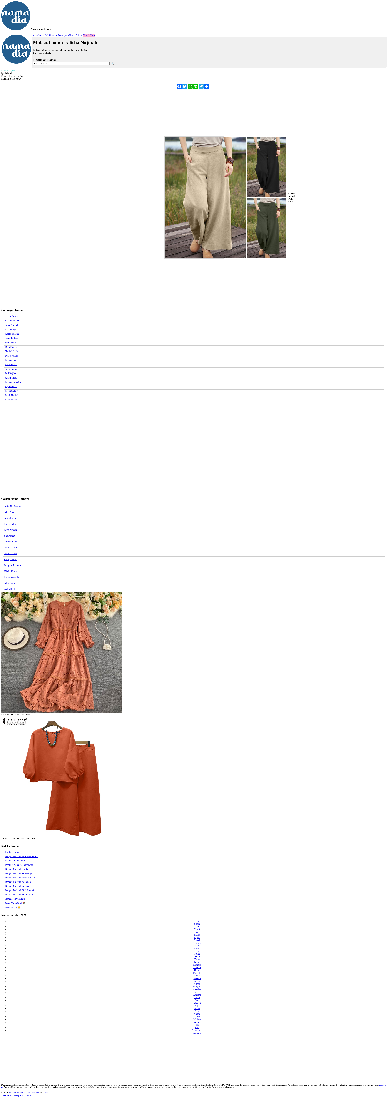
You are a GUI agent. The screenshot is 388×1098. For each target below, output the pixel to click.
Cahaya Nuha (10, 559)
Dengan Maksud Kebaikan (18, 882)
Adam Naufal (10, 547)
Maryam (197, 986)
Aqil (197, 1005)
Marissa (197, 1019)
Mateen (197, 978)
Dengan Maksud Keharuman (19, 894)
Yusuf (197, 929)
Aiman (197, 984)
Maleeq (197, 1003)
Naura (197, 962)
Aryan (197, 937)
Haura (197, 970)
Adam (197, 945)
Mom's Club (89, 35)
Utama (35, 35)
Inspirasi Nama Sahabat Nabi (19, 865)
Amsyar (197, 1033)
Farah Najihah (12, 395)
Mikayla (197, 973)
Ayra (197, 1011)
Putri (197, 1000)
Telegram (18, 1095)
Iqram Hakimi (11, 524)
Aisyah (197, 940)
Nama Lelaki (44, 35)
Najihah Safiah (12, 351)
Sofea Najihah (12, 342)
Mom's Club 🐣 (12, 907)
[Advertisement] (92, 113)
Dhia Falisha (11, 347)
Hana (197, 932)
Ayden (197, 975)
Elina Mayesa (10, 530)
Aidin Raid (9, 589)
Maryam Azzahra (12, 565)
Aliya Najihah (11, 325)
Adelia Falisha (12, 333)
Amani (197, 997)
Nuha (197, 954)
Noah (197, 956)
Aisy (197, 926)
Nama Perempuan (60, 35)
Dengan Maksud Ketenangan (19, 873)
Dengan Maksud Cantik (16, 869)
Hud (197, 1027)
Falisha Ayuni (11, 329)
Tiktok (28, 1095)
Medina (197, 967)
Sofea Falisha (11, 338)
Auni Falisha (11, 399)
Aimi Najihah (11, 369)
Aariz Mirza (10, 518)
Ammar (197, 981)
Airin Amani (10, 512)
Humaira (197, 964)
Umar (197, 948)
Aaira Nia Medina (13, 506)
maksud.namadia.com (19, 1092)
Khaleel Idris (10, 571)
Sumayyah (197, 1030)
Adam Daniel (10, 553)
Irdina (197, 1008)
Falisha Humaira (13, 382)
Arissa (197, 992)
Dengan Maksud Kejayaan (18, 886)
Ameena (197, 994)
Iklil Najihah (11, 373)
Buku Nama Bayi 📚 (15, 903)
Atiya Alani (9, 583)
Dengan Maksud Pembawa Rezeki (21, 856)
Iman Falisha (11, 364)
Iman (197, 921)
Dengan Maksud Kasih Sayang (20, 877)
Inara (197, 951)
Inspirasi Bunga (12, 852)
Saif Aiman (9, 535)
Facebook (6, 1095)
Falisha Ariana (12, 320)
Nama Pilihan (75, 35)
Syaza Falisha (11, 316)
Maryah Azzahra (12, 577)
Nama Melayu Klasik (15, 899)
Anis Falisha (11, 377)
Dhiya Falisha (11, 355)
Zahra (197, 959)
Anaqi (197, 1022)
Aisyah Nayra (11, 541)
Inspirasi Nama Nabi (15, 860)
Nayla (197, 934)
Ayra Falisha (11, 386)
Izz (197, 1024)
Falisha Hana (11, 360)
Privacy (36, 1092)
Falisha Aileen (12, 391)
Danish (197, 1016)
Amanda (197, 943)
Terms (45, 1092)
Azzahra (197, 989)
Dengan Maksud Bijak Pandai (19, 890)
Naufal (197, 1014)
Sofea (197, 924)
